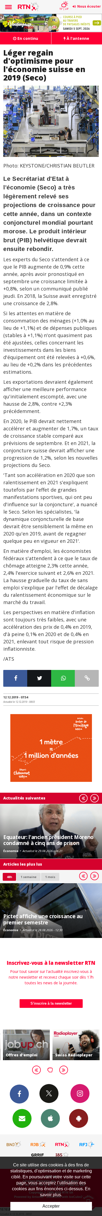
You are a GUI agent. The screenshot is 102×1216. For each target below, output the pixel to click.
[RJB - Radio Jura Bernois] (38, 1144)
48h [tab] (9, 877)
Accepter (51, 1206)
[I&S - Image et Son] (62, 1154)
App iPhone (50, 1118)
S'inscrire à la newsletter (51, 1003)
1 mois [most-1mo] (50, 877)
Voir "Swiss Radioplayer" (76, 1045)
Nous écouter (89, 6)
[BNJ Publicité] (14, 1144)
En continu (27, 38)
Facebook (19, 1094)
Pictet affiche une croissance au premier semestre (43, 919)
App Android (78, 1118)
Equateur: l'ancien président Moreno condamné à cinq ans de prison (48, 840)
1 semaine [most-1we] (28, 877)
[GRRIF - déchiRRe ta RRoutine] (38, 1154)
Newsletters (22, 1118)
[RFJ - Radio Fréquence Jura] (86, 1144)
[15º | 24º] (63, 0)
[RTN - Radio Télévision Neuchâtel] (62, 1144)
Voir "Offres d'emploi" (26, 1045)
